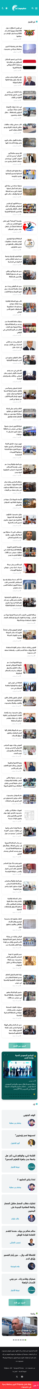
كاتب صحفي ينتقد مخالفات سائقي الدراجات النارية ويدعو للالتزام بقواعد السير (13, 127)
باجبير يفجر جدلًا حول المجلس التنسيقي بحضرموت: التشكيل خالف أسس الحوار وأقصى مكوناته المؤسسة (12, 867)
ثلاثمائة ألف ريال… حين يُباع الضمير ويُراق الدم (19, 1256)
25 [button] (18, 1096)
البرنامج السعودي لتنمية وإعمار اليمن (24, 1056)
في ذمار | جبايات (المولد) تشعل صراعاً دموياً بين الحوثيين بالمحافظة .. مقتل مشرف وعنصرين (13, 110)
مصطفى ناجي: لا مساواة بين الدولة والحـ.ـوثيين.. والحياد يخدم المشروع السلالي (12, 534)
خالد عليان (15, 1218)
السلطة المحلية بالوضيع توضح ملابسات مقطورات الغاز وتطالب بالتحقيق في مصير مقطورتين (13, 242)
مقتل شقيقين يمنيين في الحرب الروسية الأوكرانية (14, 358)
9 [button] (20, 1094)
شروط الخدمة (22, 1371)
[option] (19, 1076)
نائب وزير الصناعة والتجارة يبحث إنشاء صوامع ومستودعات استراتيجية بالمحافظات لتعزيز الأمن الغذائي (14, 306)
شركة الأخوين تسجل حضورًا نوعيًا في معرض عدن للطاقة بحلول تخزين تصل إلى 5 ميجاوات (13, 430)
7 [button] (23, 1094)
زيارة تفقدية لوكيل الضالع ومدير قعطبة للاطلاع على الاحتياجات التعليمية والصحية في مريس (13, 978)
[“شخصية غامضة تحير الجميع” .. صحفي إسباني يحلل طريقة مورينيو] (19, 1326)
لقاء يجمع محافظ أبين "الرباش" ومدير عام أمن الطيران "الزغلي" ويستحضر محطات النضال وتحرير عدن (13, 156)
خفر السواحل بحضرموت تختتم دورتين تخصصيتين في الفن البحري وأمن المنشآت (12, 798)
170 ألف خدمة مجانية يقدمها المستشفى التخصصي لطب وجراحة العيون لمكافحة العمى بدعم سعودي (12, 583)
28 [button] (13, 1096)
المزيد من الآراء (19, 1302)
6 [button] (25, 1094)
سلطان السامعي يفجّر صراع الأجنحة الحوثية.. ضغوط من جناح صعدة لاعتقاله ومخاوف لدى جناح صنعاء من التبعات (13, 485)
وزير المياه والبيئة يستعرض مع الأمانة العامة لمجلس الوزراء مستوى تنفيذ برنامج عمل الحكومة (13, 884)
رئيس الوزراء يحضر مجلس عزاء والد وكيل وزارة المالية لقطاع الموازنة (13, 79)
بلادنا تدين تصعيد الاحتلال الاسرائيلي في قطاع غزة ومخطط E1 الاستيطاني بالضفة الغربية (13, 63)
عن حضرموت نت (30, 1368)
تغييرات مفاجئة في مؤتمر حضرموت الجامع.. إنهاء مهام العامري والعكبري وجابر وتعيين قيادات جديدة (13, 814)
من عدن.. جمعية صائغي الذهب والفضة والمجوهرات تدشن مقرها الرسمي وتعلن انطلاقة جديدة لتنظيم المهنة (13, 781)
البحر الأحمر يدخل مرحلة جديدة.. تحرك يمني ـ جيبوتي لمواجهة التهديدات (13, 567)
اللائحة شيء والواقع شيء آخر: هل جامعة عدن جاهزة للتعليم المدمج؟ (20, 1157)
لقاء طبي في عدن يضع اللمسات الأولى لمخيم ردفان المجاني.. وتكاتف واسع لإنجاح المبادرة (12, 374)
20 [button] (27, 1096)
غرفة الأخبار (15, 1166)
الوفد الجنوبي (29, 1115)
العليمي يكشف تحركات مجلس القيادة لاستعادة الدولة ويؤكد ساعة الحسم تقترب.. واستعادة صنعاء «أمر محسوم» (20, 650)
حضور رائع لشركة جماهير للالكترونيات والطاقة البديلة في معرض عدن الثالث (13, 995)
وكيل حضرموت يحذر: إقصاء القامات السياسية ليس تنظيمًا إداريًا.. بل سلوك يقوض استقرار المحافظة (12, 716)
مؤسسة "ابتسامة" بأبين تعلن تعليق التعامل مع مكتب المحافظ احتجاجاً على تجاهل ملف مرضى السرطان (12, 224)
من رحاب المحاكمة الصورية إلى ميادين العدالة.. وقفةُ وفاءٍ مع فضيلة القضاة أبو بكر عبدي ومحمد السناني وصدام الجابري (12, 848)
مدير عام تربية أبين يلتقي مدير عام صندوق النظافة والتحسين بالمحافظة (14, 273)
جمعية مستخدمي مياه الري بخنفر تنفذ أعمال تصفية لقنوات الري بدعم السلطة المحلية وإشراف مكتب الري (13, 189)
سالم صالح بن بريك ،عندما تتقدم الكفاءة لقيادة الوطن (20, 1232)
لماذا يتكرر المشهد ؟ (26, 1179)
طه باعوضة (15, 1266)
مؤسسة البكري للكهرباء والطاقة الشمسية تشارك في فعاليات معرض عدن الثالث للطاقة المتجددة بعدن (13, 550)
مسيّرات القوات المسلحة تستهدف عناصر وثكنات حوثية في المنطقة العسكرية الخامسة (13, 1010)
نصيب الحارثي (15, 1242)
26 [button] (16, 1096)
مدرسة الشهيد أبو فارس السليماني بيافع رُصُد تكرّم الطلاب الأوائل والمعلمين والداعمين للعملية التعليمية (13, 207)
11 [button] (16, 1094)
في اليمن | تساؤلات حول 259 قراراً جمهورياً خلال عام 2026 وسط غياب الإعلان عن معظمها (13, 31)
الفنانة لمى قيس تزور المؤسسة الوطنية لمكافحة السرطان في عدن (13, 685)
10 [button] (18, 1094)
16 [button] (8, 1094)
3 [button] (30, 1094)
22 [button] (23, 1096)
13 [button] (13, 1094)
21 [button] (25, 1096)
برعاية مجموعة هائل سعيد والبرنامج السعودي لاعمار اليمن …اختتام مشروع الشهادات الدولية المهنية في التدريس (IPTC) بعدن (20, 1086)
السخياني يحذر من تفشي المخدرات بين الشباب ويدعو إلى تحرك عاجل (13, 344)
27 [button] (15, 1096)
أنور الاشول (15, 1142)
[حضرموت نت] (19, 7)
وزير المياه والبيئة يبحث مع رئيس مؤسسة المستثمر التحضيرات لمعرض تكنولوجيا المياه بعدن (12, 468)
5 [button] (27, 1094)
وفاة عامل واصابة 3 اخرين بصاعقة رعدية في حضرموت (13, 47)
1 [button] (34, 1094)
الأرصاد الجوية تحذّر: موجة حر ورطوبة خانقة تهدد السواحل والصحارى (13, 502)
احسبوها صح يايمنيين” (25, 1135)
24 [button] (20, 1096)
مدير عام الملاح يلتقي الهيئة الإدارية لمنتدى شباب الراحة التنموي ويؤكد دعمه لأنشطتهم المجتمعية (13, 1028)
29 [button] (11, 1096)
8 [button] (22, 1094)
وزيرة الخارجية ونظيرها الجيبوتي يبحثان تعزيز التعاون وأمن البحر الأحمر (13, 765)
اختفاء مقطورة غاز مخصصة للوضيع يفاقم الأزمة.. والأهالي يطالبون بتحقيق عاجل (13, 922)
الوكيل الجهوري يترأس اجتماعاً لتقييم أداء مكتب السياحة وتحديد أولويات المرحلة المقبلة (12, 633)
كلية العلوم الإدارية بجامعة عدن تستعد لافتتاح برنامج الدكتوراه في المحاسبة (13, 259)
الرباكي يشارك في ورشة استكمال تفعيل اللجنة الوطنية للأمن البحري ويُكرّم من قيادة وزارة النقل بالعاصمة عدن (12, 940)
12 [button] (15, 1094)
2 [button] (32, 1094)
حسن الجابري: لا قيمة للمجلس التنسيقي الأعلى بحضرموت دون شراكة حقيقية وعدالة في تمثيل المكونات (14, 959)
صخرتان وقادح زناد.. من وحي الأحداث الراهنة (22, 1280)
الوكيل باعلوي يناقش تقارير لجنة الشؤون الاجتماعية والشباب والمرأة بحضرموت (13, 700)
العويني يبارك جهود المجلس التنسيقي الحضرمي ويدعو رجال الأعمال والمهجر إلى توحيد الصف (13, 748)
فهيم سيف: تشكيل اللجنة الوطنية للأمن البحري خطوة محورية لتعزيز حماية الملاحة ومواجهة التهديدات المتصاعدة (13, 449)
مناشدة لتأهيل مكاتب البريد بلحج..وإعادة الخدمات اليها (13, 141)
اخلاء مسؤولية (8, 1368)
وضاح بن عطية (15, 1122)
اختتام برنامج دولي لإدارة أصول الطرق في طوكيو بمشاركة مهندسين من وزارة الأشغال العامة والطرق (13, 412)
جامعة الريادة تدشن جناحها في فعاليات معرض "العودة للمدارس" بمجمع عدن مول (13, 830)
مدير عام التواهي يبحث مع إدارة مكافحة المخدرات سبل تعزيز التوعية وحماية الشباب (13, 288)
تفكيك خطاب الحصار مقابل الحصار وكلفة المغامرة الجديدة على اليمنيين (19, 1206)
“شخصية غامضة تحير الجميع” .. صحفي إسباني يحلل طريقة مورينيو (22, 1331)
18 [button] (4, 1094)
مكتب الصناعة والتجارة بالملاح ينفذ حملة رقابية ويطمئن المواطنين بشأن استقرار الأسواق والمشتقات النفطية (13, 904)
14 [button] (11, 1094)
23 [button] (22, 1096)
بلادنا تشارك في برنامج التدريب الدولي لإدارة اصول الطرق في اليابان (13, 94)
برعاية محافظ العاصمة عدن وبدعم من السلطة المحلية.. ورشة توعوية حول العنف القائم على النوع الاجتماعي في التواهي (12, 326)
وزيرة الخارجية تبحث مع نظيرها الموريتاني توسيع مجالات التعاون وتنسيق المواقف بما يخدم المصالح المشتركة (13, 667)
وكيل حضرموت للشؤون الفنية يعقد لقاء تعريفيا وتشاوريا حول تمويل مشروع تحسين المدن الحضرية (13, 518)
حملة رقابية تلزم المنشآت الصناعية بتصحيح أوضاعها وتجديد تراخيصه (14, 173)
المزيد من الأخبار (19, 1045)
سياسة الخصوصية (19, 1368)
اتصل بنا (15, 1371)
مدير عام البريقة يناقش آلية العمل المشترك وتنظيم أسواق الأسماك (13, 732)
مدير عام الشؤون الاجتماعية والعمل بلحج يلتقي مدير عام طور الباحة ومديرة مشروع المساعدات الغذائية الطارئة (13, 601)
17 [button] (6, 1094)
